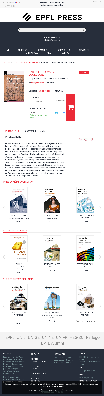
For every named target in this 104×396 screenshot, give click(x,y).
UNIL (21, 337)
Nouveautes (64, 50)
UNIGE (34, 337)
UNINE (48, 337)
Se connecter (95, 2)
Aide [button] (49, 53)
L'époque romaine (52, 313)
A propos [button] (22, 50)
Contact (66, 53)
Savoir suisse (44, 91)
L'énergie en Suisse (52, 264)
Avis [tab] (42, 131)
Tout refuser (69, 391)
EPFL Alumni (52, 343)
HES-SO (77, 337)
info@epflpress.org (52, 40)
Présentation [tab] (13, 131)
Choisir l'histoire (18, 215)
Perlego (93, 337)
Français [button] (11, 6)
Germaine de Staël (52, 215)
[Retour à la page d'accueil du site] (52, 17)
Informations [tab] (13, 137)
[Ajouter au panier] (70, 107)
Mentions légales (38, 374)
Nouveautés (59, 354)
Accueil (7, 63)
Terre (19, 264)
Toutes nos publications (25, 63)
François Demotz (38, 83)
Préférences (34, 391)
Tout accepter (52, 391)
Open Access (32, 53)
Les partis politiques (85, 264)
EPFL (9, 337)
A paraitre (84, 50)
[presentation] (3, 208)
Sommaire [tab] (30, 131)
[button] (14, 86)
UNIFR (61, 337)
